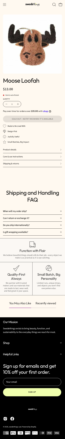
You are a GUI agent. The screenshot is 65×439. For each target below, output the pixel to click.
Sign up (32, 392)
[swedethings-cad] (32, 5)
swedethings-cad (15, 427)
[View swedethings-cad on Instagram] (5, 418)
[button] (54, 4)
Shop (6, 343)
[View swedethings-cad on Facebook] (12, 418)
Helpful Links (11, 354)
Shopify (33, 427)
